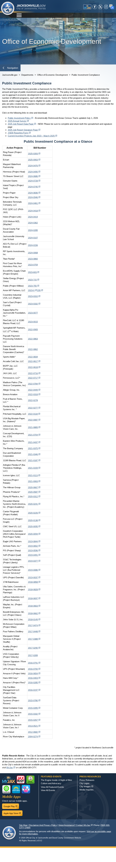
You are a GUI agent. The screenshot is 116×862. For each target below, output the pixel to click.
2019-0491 (34, 555)
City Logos (84, 783)
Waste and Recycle (30, 779)
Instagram (106, 7)
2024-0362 (33, 223)
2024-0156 (33, 245)
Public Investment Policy (20, 118)
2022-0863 (33, 339)
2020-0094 (34, 534)
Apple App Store (13, 812)
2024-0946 (34, 197)
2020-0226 (34, 513)
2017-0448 (34, 631)
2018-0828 (34, 589)
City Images (86, 786)
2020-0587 (34, 492)
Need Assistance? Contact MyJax (76, 825)
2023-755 (33, 286)
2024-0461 (34, 203)
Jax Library (16, 789)
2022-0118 (34, 414)
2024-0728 (34, 181)
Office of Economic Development (52, 75)
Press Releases (87, 780)
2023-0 (32, 290)
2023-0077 (33, 313)
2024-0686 (34, 176)
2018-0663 (34, 606)
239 (40, 290)
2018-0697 (34, 598)
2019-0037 (34, 577)
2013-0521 (34, 726)
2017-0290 (34, 648)
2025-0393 (34, 153)
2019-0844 (34, 541)
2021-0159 (34, 468)
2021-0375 (34, 448)
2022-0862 (33, 349)
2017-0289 (33, 655)
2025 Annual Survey (18, 121)
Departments (27, 75)
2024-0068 (33, 253)
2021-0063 (34, 481)
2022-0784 (34, 384)
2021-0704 (34, 435)
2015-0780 (34, 700)
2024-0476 (34, 165)
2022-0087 (34, 420)
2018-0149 (34, 619)
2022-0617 (34, 361)
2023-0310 (34, 296)
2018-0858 (34, 582)
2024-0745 (34, 186)
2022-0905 (33, 329)
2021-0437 (34, 442)
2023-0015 (33, 322)
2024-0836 (34, 193)
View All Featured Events (52, 787)
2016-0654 (34, 673)
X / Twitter (100, 7)
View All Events (48, 790)
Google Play (11, 806)
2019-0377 (34, 561)
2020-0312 (34, 496)
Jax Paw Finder (26, 789)
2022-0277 (34, 408)
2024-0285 (33, 230)
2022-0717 (34, 378)
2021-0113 (34, 475)
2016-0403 (34, 678)
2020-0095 (34, 526)
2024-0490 (34, 172)
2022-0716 (34, 373)
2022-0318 (34, 394)
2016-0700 (34, 669)
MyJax (87, 6)
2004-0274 (34, 736)
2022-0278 (33, 400)
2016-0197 (34, 690)
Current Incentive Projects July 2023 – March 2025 (32, 136)
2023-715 (33, 280)
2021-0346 (34, 454)
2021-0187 (34, 460)
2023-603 (33, 272)
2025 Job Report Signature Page (24, 130)
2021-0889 (34, 427)
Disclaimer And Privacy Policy (43, 825)
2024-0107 (33, 238)
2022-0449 (34, 390)
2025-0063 (34, 159)
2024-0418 (34, 211)
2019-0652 (34, 546)
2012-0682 (34, 732)
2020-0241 (34, 504)
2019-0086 (34, 570)
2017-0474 (34, 625)
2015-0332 (34, 714)
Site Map (23, 825)
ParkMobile (6, 789)
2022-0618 (34, 367)
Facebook (95, 7)
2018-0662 (34, 613)
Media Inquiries (87, 789)
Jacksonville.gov (10, 75)
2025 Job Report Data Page (22, 124)
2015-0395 (34, 708)
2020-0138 (34, 520)
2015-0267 (34, 720)
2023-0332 (34, 304)
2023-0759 (33, 265)
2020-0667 (34, 487)
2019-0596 (34, 550)
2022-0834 (33, 357)
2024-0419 (33, 217)
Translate (112, 7)
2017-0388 (34, 639)
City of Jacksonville (8, 8)
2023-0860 (33, 259)
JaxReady (20, 779)
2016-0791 (34, 663)
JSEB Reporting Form (19, 133)
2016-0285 (34, 682)
